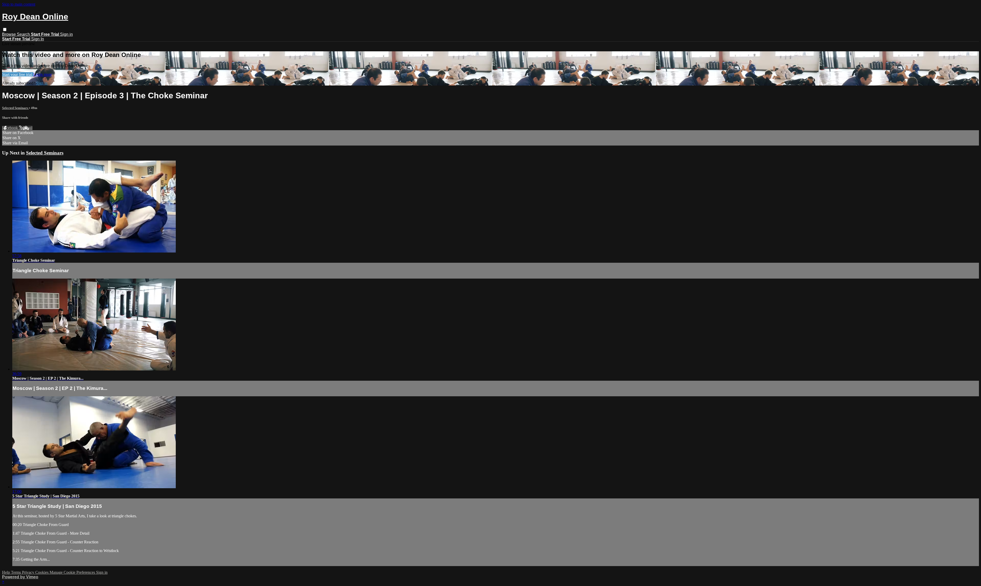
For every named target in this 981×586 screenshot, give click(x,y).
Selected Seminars (15, 108)
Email (27, 128)
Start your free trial (17, 74)
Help (6, 572)
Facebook (10, 128)
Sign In (37, 39)
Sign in (66, 34)
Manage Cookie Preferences (73, 572)
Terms (16, 572)
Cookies (42, 572)
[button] (4, 29)
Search (24, 34)
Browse (9, 34)
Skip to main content (18, 4)
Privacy (28, 572)
